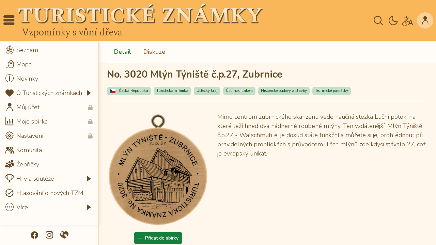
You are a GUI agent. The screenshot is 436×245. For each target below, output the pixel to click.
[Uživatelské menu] (425, 20)
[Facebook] (34, 235)
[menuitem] (49, 50)
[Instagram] (49, 235)
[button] (9, 20)
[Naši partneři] (64, 235)
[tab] (122, 52)
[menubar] (49, 128)
